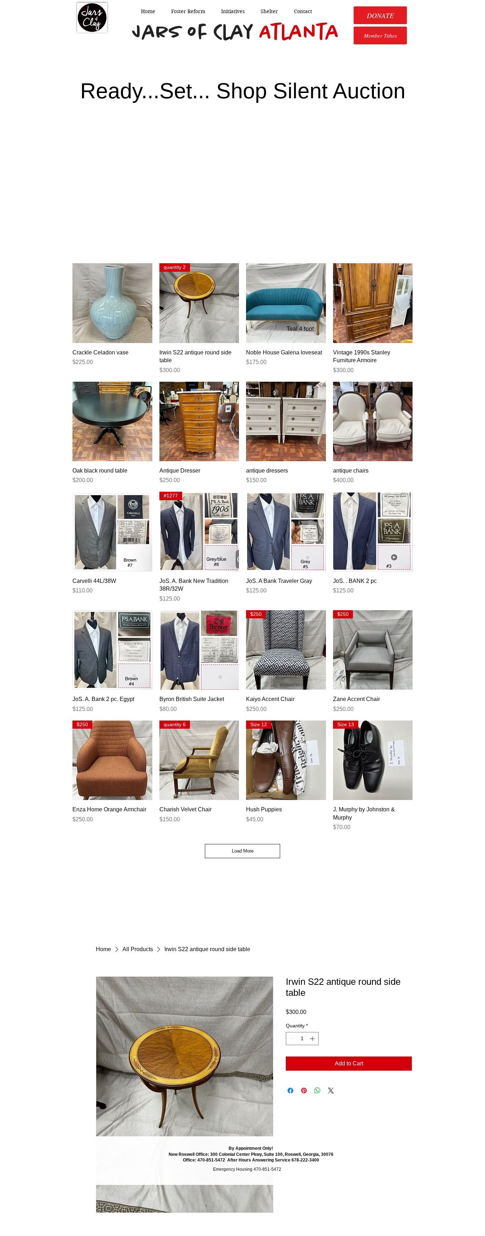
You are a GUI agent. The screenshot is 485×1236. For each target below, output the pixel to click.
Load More (243, 851)
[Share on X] (331, 1090)
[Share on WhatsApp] (317, 1090)
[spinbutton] (302, 1038)
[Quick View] (112, 303)
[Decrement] (291, 1038)
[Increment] (313, 1038)
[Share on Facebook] (290, 1090)
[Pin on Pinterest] (304, 1090)
